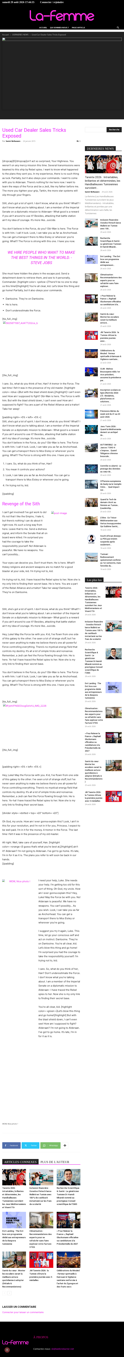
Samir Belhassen (13, 141)
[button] (118, 27)
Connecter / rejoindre (52, 2)
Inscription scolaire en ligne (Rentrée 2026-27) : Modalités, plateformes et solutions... (110, 396)
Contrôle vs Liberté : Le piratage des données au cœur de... (110, 469)
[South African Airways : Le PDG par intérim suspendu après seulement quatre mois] (91, 539)
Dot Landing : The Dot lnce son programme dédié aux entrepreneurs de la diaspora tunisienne (14, 1237)
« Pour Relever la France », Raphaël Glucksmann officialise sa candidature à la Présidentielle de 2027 (67, 1237)
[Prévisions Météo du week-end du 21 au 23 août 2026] (91, 414)
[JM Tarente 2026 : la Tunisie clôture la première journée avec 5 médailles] (41, 1260)
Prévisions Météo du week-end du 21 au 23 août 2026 (110, 414)
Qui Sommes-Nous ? (59, 28)
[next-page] (9, 1293)
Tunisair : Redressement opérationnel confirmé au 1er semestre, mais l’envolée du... (110, 560)
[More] (65, 1145)
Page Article (78, 28)
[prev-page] (4, 1293)
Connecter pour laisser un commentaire (23, 1312)
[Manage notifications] (7, 1349)
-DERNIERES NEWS (20, 34)
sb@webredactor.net (62, 1348)
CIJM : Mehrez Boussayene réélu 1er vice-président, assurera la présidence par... (110, 375)
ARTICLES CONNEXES (20, 1162)
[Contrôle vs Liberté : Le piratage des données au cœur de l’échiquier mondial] (91, 468)
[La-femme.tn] (62, 15)
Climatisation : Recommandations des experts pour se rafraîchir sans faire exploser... (111, 280)
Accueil (43, 28)
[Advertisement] (41, 151)
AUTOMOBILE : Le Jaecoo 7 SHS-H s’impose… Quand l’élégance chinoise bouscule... (109, 451)
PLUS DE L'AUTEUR (55, 1162)
